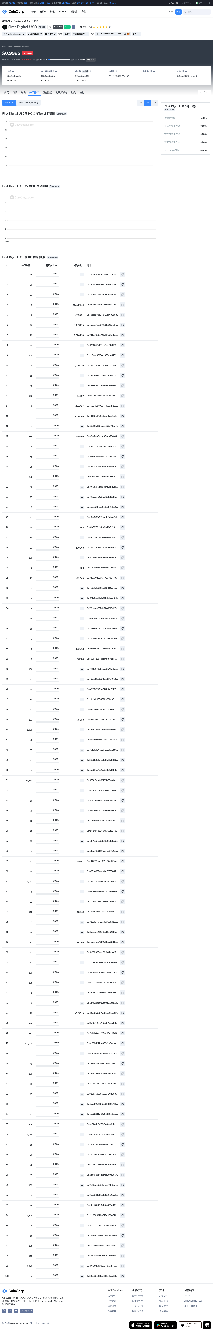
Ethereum (9, 102)
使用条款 (112, 1300)
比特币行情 (137, 1295)
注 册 (178, 11)
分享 (205, 92)
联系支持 (163, 1306)
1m (147, 102)
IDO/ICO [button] (63, 11)
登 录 (171, 11)
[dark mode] (209, 3)
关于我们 (112, 1295)
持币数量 (26, 265)
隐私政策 (112, 1306)
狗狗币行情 (137, 1311)
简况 (6, 92)
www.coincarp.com (19, 1322)
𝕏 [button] (73, 27)
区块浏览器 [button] (34, 34)
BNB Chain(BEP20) (28, 102)
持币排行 (34, 92)
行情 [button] (33, 11)
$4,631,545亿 (44, 3)
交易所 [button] (43, 11)
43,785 (12, 3)
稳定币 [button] (67, 33)
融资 (23, 92)
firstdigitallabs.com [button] (14, 34)
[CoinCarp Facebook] (10, 1311)
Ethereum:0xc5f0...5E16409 (111, 33)
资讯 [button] (52, 11)
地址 (89, 265)
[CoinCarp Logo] (14, 11)
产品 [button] (84, 11)
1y (155, 102)
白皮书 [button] (50, 34)
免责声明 (112, 1311)
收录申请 (163, 1300)
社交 (73, 92)
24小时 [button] (89, 60)
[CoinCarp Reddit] (16, 1311)
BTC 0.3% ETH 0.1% (85, 3)
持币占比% (51, 265)
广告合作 (163, 1295)
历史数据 (47, 92)
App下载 (174, 3)
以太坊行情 (137, 1300)
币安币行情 (137, 1306)
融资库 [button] (74, 11)
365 (25, 3)
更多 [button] (135, 34)
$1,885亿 (66, 3)
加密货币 (6, 21)
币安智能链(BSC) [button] (80, 33)
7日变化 (78, 265)
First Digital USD (21, 21)
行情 (15, 92)
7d (140, 102)
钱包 (82, 92)
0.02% (29, 53)
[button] (187, 3)
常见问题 (163, 1311)
